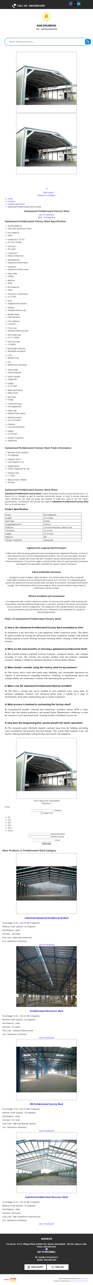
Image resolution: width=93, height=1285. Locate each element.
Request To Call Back (46, 195)
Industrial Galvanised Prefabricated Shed (46, 918)
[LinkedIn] (79, 5)
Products (12, 201)
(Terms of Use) (85, 1278)
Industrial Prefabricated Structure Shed (46, 1197)
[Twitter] (75, 5)
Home (10, 199)
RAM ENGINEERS (46, 27)
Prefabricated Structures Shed (46, 1011)
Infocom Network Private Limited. (79, 1281)
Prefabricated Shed (16, 204)
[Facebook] (71, 5)
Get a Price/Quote (46, 215)
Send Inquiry (48, 192)
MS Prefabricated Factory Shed (46, 1104)
